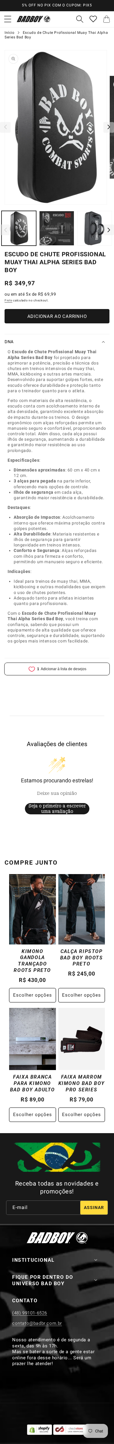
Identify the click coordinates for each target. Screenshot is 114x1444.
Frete (8, 300)
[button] (7, 19)
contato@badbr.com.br (37, 1323)
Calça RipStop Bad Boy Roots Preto (81, 957)
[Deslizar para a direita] (108, 127)
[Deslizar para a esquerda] (5, 127)
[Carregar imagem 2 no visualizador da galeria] (56, 228)
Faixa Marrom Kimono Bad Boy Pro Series (81, 1083)
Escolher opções (32, 995)
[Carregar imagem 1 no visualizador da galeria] (19, 228)
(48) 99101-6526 (29, 1313)
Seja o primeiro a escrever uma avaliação (57, 808)
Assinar (94, 1207)
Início (10, 32)
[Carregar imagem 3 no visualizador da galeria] (94, 228)
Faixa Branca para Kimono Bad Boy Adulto (32, 1083)
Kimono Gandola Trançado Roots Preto (32, 960)
